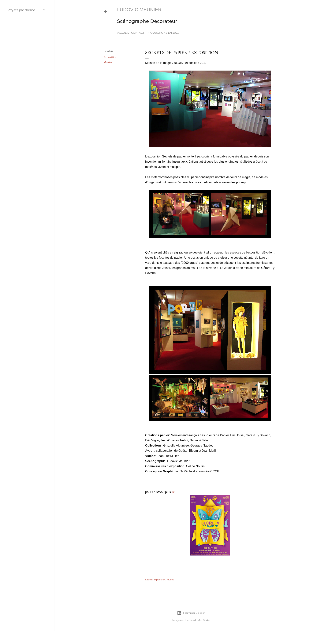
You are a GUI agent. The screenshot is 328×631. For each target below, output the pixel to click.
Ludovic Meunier (139, 9)
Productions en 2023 (163, 32)
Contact (137, 32)
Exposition (110, 57)
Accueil (123, 32)
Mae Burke (204, 620)
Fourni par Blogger (194, 612)
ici (173, 492)
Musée (107, 62)
